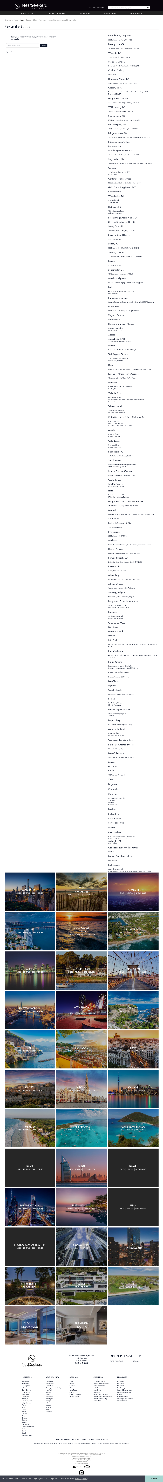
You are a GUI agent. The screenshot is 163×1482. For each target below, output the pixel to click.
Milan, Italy (113, 575)
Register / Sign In (97, 7)
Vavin (110, 779)
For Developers (122, 1388)
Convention (113, 789)
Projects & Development (101, 1384)
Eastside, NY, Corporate (119, 35)
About (16, 20)
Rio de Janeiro (115, 661)
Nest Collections (116, 753)
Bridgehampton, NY (117, 133)
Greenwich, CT (115, 87)
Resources (136, 13)
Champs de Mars (116, 622)
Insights (95, 1388)
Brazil (24, 1433)
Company (85, 13)
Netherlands (114, 865)
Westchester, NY (116, 196)
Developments (57, 13)
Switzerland (113, 814)
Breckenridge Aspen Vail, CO (122, 217)
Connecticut (26, 1397)
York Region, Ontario (118, 354)
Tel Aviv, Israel (115, 406)
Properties (27, 13)
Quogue (112, 167)
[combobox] (127, 7)
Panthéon (112, 809)
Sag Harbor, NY (116, 159)
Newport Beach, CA (118, 557)
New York (49, 1390)
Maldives (49, 1412)
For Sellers (120, 1384)
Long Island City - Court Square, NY (125, 501)
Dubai (111, 365)
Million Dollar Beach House (102, 1397)
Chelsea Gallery (116, 70)
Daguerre (112, 784)
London (48, 1392)
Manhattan (25, 1381)
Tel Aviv (48, 1407)
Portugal (24, 1409)
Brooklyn (25, 1399)
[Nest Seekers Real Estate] (29, 6)
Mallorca (112, 540)
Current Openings (60, 20)
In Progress (49, 1381)
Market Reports (122, 1401)
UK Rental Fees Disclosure (81, 1463)
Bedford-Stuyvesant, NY (119, 523)
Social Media (97, 1390)
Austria (111, 430)
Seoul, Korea (114, 460)
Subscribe (136, 1361)
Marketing (110, 13)
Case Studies (50, 1386)
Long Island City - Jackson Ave (123, 601)
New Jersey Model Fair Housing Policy (81, 1460)
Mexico (24, 1422)
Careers (28, 20)
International (114, 531)
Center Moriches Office (119, 178)
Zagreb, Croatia (116, 315)
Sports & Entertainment (124, 1390)
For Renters (120, 1386)
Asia (47, 1409)
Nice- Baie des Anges (118, 672)
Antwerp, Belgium (116, 592)
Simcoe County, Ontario (120, 471)
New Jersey (25, 1394)
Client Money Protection (81, 1461)
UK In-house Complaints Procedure (81, 1458)
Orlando (112, 794)
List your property (99, 1381)
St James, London (116, 61)
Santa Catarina (115, 651)
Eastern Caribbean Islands (120, 856)
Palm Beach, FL (115, 451)
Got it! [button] (154, 1479)
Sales (19, 893)
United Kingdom (27, 1401)
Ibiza (110, 490)
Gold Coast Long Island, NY (121, 187)
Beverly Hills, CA (116, 44)
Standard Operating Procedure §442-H (81, 1456)
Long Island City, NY (118, 98)
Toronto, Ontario (116, 252)
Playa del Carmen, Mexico (121, 323)
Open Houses (37, 893)
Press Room (42, 20)
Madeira (112, 382)
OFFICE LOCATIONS (62, 1439)
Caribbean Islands (28, 1427)
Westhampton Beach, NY (120, 150)
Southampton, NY (116, 115)
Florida (48, 1394)
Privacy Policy (72, 20)
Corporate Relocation (124, 1392)
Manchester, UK (116, 269)
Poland (111, 698)
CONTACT (76, 1439)
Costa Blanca (114, 479)
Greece (24, 1414)
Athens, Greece (115, 583)
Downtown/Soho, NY (118, 79)
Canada (24, 1420)
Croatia (24, 1418)
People (22, 20)
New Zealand (114, 832)
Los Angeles (26, 1386)
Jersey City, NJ (115, 226)
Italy (23, 1407)
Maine (111, 762)
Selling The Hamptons (100, 1394)
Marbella (112, 510)
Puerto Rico (113, 306)
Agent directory (11, 52)
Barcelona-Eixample (117, 297)
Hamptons (25, 1384)
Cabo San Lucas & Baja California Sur (126, 417)
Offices (35, 20)
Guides (119, 1394)
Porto (110, 287)
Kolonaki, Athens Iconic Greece (123, 373)
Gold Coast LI (26, 1390)
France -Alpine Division (119, 709)
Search (44, 45)
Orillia (111, 770)
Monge (111, 827)
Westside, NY (114, 53)
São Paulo (113, 640)
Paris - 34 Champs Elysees (121, 744)
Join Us (50, 20)
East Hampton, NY (117, 124)
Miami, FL (113, 243)
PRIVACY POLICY (102, 1439)
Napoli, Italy (114, 720)
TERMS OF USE (88, 1439)
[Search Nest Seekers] (148, 8)
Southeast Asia (27, 1435)
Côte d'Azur (114, 440)
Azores (111, 334)
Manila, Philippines (117, 278)
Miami (24, 1388)
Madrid (112, 345)
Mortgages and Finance (125, 1399)
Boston (111, 261)
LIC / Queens (26, 1403)
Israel (23, 1429)
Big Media (96, 1392)
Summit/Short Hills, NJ (119, 235)
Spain (24, 1412)
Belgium (24, 1416)
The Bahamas (26, 1424)
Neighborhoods (122, 1397)
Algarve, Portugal (116, 729)
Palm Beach (26, 1392)
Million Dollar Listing (100, 1399)
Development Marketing (53, 1388)
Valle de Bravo (115, 393)
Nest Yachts (113, 681)
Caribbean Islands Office (120, 739)
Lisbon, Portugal (115, 549)
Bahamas (112, 612)
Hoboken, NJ (114, 206)
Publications (97, 1401)
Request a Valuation (99, 1386)
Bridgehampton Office (119, 141)
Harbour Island (115, 631)
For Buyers (120, 1381)
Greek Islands (114, 689)
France (24, 1405)
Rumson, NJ (114, 566)
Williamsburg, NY (116, 107)
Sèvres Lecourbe (116, 822)
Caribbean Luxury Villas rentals (123, 847)
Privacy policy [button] (81, 1479)
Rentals (26, 893)
